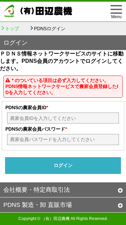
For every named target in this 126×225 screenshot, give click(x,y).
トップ (12, 28)
